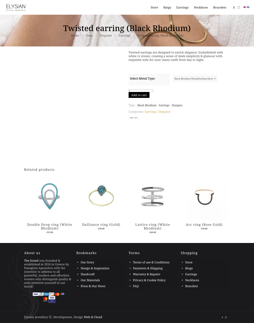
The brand (31, 260)
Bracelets (191, 286)
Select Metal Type (142, 78)
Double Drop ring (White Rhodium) (49, 226)
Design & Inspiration (95, 268)
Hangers (177, 105)
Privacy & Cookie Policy (149, 280)
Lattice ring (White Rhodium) (152, 226)
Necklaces (192, 280)
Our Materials (90, 280)
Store (188, 262)
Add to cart (139, 95)
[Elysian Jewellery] (16, 7)
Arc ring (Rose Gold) (204, 224)
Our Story (87, 262)
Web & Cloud (93, 317)
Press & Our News (93, 286)
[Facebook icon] (222, 317)
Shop (89, 35)
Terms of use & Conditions (151, 262)
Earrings (124, 35)
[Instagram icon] (225, 317)
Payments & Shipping (148, 268)
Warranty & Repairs (146, 274)
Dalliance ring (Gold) (101, 224)
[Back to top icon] (238, 316)
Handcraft (88, 274)
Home (75, 35)
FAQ (136, 286)
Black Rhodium (147, 105)
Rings (189, 268)
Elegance (106, 35)
